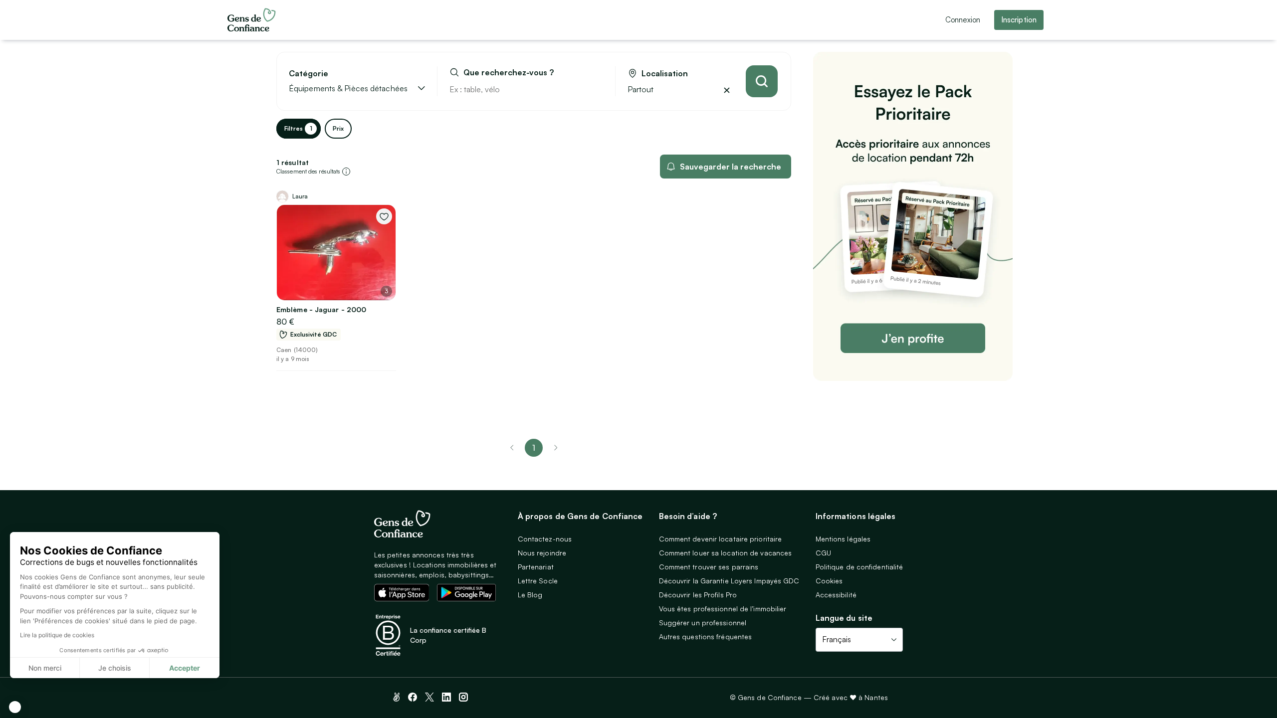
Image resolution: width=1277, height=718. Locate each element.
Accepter (184, 668)
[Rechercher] (762, 81)
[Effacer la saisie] (596, 89)
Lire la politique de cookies (57, 635)
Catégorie (308, 73)
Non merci (44, 668)
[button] (15, 707)
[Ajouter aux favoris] (384, 216)
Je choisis (114, 668)
